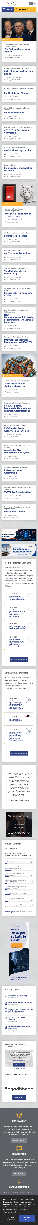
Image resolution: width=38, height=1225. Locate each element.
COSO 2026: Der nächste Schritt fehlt (16, 131)
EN (34, 3)
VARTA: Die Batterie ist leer (17, 492)
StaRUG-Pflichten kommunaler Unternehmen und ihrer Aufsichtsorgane (17, 408)
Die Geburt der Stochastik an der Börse (18, 169)
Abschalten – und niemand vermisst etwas (18, 214)
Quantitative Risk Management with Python (16, 451)
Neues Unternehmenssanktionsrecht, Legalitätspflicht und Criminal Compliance (19, 318)
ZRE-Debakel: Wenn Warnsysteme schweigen (16, 429)
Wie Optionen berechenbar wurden (18, 50)
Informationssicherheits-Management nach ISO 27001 (19, 341)
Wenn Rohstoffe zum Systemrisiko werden (15, 384)
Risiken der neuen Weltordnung (13, 471)
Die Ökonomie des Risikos (17, 253)
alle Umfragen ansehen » (13, 912)
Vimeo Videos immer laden (19, 1068)
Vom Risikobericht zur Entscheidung (15, 272)
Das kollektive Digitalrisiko (17, 150)
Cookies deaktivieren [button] (11, 1218)
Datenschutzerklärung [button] (11, 1212)
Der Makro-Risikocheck (15, 236)
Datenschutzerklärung (19, 1060)
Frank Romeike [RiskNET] (14, 55)
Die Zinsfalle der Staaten (16, 93)
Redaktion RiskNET (12, 97)
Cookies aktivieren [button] (27, 1218)
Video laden (18, 1065)
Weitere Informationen (18, 659)
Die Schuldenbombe (14, 112)
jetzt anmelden (18, 1174)
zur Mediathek (18, 1097)
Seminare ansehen (18, 1140)
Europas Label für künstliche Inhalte (18, 294)
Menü (9, 9)
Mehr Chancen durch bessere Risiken (18, 72)
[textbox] (25, 9)
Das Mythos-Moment (14, 511)
